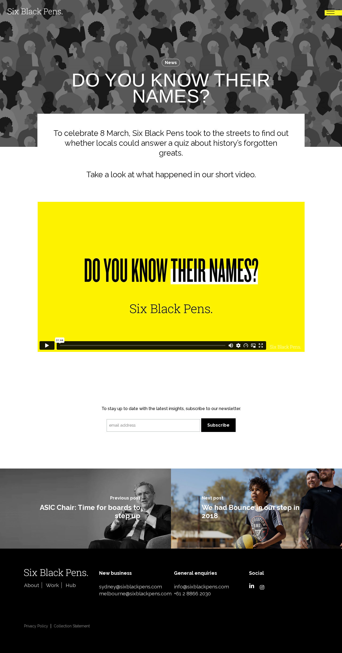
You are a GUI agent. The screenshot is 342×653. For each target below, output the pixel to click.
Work (52, 585)
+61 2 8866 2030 (192, 593)
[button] (331, 11)
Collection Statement (72, 626)
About (31, 585)
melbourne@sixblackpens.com (135, 593)
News (171, 62)
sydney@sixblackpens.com (130, 586)
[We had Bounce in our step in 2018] (256, 509)
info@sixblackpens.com (201, 586)
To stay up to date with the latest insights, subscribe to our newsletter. (171, 408)
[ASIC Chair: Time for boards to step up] (85, 509)
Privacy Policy (36, 626)
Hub (71, 585)
